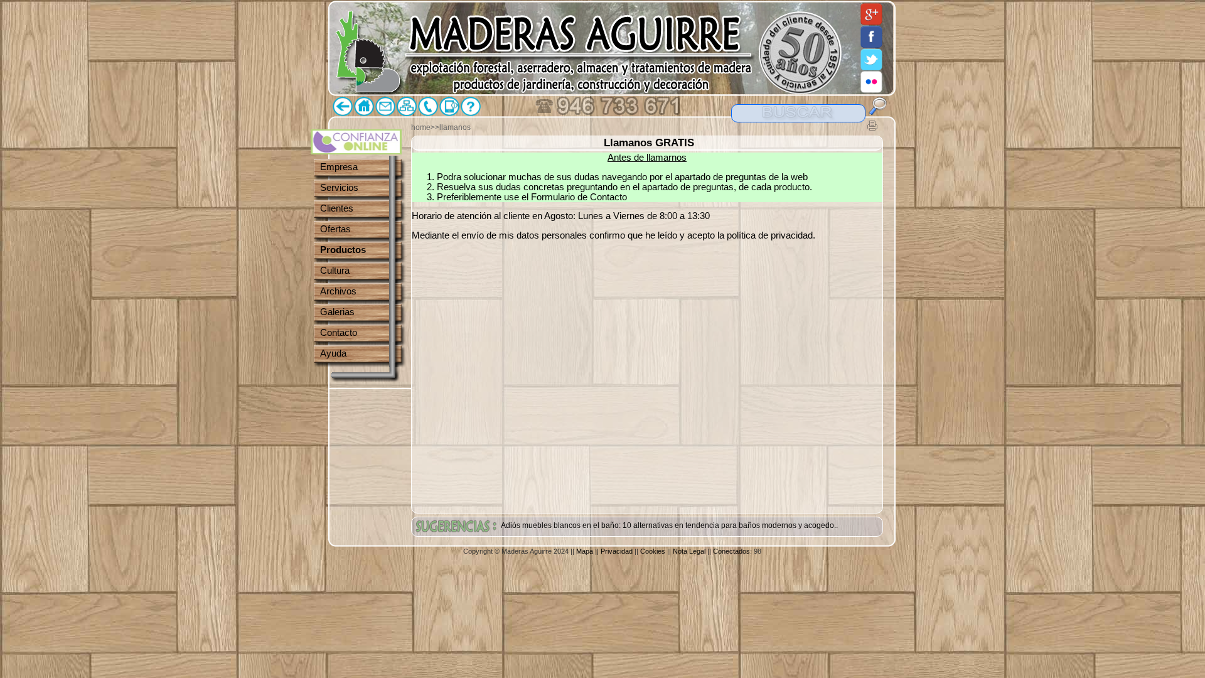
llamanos (455, 127)
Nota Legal (689, 551)
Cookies (652, 551)
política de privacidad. (771, 235)
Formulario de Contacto (579, 197)
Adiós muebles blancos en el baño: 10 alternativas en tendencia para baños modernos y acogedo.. (669, 525)
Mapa (584, 551)
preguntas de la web (767, 177)
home (421, 127)
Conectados (731, 551)
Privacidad (617, 551)
